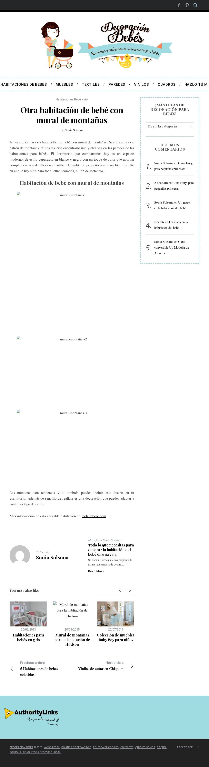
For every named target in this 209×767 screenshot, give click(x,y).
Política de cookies (106, 747)
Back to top (185, 747)
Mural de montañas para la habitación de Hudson (72, 640)
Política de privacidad (76, 747)
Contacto (126, 747)
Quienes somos (145, 747)
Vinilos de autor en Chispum (100, 666)
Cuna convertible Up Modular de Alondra (171, 247)
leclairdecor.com (94, 515)
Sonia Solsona (74, 130)
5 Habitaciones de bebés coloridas (39, 669)
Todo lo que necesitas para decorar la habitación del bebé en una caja (111, 550)
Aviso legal (52, 747)
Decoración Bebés (21, 747)
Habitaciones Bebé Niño (72, 99)
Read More (96, 571)
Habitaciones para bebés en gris (28, 637)
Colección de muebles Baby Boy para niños (116, 637)
